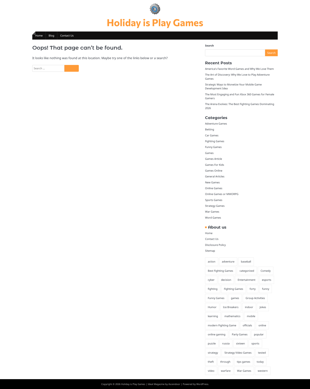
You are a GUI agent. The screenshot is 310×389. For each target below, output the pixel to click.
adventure (228, 261)
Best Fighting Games (220, 271)
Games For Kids (214, 165)
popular (259, 334)
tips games (243, 361)
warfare (226, 371)
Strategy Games (215, 206)
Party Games (240, 334)
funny (265, 289)
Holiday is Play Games (155, 22)
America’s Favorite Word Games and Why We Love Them (239, 69)
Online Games (213, 188)
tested (262, 352)
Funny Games (213, 147)
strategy (213, 352)
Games (209, 153)
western (263, 371)
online (262, 325)
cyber (211, 280)
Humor (212, 307)
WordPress (202, 384)
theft (211, 361)
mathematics (232, 316)
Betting (209, 129)
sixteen (240, 343)
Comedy (266, 271)
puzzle (212, 343)
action (211, 261)
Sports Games (213, 200)
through (225, 361)
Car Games (211, 135)
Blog (51, 35)
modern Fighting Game (222, 325)
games (235, 298)
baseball (246, 261)
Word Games (213, 217)
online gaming (216, 334)
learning (213, 316)
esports (266, 280)
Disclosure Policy (215, 245)
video (211, 371)
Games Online (213, 170)
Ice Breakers (230, 307)
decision (226, 280)
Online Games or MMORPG (221, 194)
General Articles (214, 176)
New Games (212, 182)
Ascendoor (174, 384)
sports (255, 343)
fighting (212, 289)
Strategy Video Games (238, 352)
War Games (212, 211)
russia (226, 343)
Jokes (263, 307)
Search (209, 45)
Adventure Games (216, 123)
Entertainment (246, 280)
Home (39, 35)
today (260, 361)
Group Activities (255, 298)
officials (247, 325)
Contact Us (67, 35)
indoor (249, 307)
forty (253, 289)
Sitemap (210, 250)
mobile (251, 316)
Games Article (213, 159)
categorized (247, 271)
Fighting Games (214, 141)
